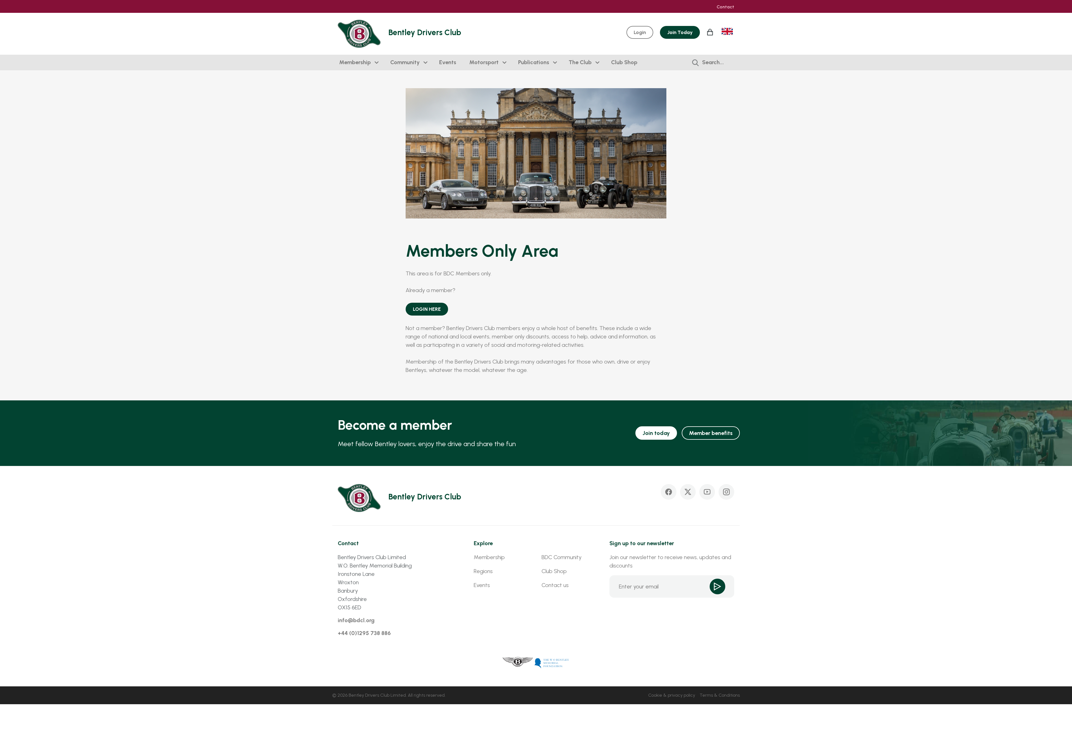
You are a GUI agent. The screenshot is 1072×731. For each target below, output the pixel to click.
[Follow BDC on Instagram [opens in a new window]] (726, 492)
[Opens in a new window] (517, 662)
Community (405, 62)
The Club (580, 62)
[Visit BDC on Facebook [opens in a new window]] (668, 492)
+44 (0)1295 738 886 (364, 633)
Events (447, 62)
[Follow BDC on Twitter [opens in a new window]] (688, 492)
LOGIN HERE (427, 309)
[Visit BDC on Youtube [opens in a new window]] (707, 492)
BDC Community (562, 557)
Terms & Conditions (720, 695)
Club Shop (624, 62)
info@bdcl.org (356, 620)
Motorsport (484, 62)
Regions (483, 571)
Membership (355, 62)
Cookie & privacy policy (671, 695)
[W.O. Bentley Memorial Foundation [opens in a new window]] (552, 662)
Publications (533, 62)
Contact (725, 7)
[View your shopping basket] (711, 32)
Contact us (555, 585)
